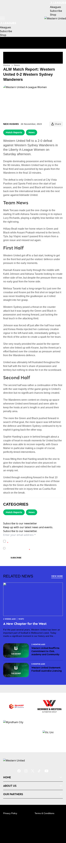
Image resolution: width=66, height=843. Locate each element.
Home (6, 65)
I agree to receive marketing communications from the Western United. (34, 548)
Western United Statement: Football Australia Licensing (46, 669)
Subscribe (16, 557)
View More (57, 576)
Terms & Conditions (44, 813)
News (17, 65)
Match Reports (14, 132)
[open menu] (2, 18)
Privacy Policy (29, 539)
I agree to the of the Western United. (34, 541)
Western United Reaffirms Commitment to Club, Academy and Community (45, 651)
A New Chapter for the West (25, 623)
